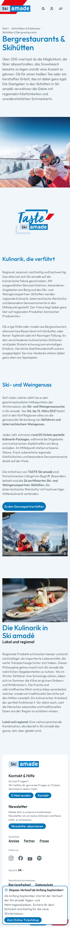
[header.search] (43, 9)
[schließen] (63, 890)
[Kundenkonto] (52, 9)
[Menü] (60, 8)
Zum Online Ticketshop (23, 920)
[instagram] (11, 858)
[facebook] (20, 858)
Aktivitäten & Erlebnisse (25, 28)
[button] (65, 553)
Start (5, 28)
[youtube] (30, 858)
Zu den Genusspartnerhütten (24, 506)
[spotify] (39, 858)
